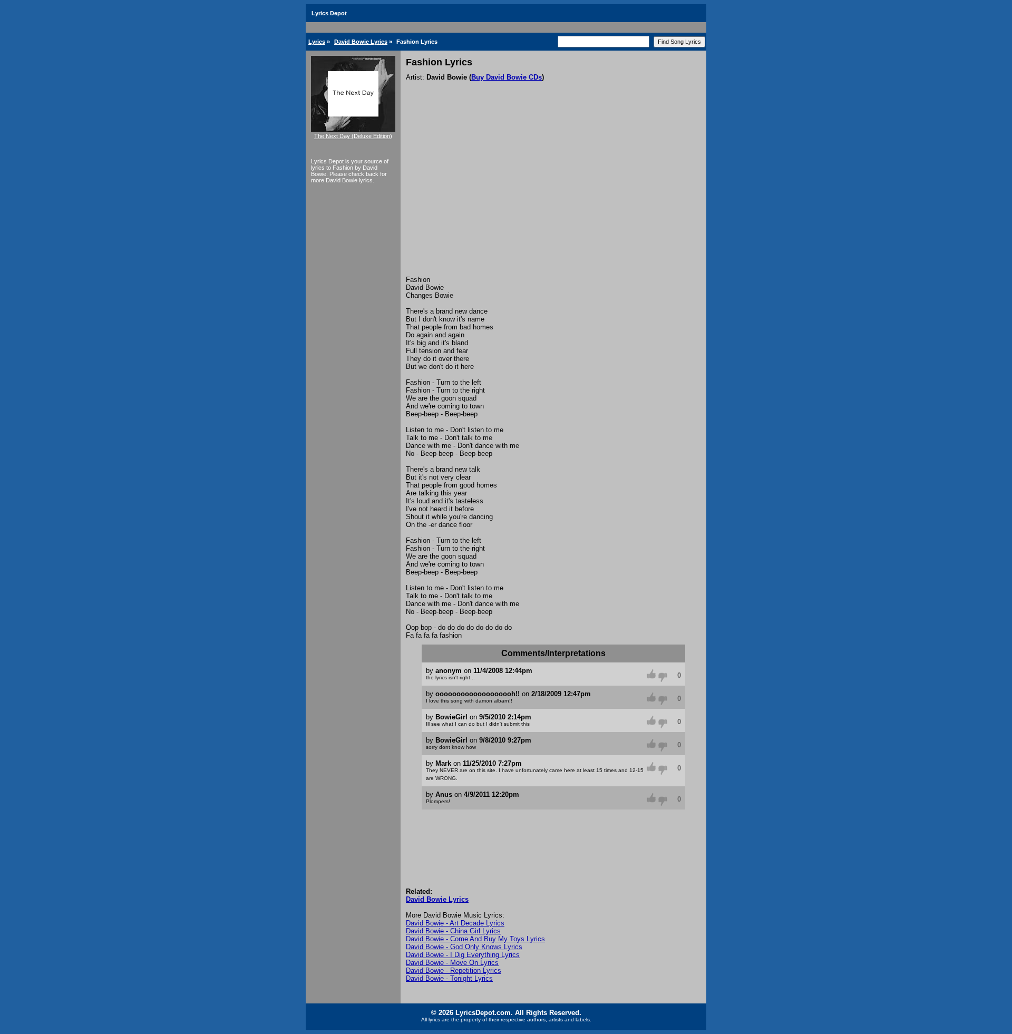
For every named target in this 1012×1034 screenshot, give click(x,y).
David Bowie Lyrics (360, 41)
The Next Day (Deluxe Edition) (353, 136)
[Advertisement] (553, 196)
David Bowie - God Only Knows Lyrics (464, 947)
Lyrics (316, 41)
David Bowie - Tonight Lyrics (449, 978)
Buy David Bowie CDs (506, 77)
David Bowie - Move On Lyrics (452, 963)
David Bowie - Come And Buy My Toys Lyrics (475, 939)
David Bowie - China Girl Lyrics (453, 931)
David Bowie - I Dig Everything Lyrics (463, 955)
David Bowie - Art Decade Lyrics (455, 923)
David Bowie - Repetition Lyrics (453, 970)
